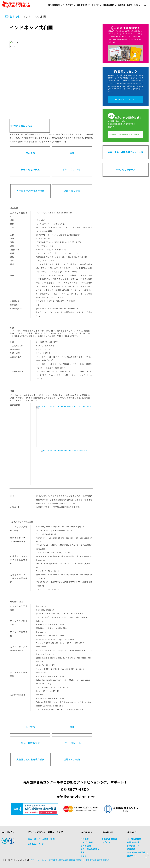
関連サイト (132, 856)
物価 (72, 153)
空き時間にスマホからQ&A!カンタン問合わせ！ (125, 134)
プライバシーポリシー (39, 860)
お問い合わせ (133, 842)
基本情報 (30, 153)
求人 (83, 853)
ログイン (106, 842)
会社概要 (85, 839)
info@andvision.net (75, 797)
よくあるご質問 (134, 839)
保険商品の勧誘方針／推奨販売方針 (83, 860)
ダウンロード (133, 846)
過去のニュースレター (37, 844)
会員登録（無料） (110, 839)
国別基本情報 (12, 16)
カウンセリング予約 (125, 170)
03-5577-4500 (75, 789)
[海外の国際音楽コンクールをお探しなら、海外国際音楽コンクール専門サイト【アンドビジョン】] (15, 4)
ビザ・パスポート (71, 170)
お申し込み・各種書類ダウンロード (125, 152)
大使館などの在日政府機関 (30, 191)
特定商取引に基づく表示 (58, 860)
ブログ (84, 856)
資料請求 (131, 849)
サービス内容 (87, 842)
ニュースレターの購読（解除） (42, 839)
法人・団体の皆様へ (90, 849)
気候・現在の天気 (30, 170)
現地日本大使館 (72, 191)
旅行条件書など (103, 860)
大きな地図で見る (22, 126)
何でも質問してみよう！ (125, 99)
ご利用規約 (86, 846)
